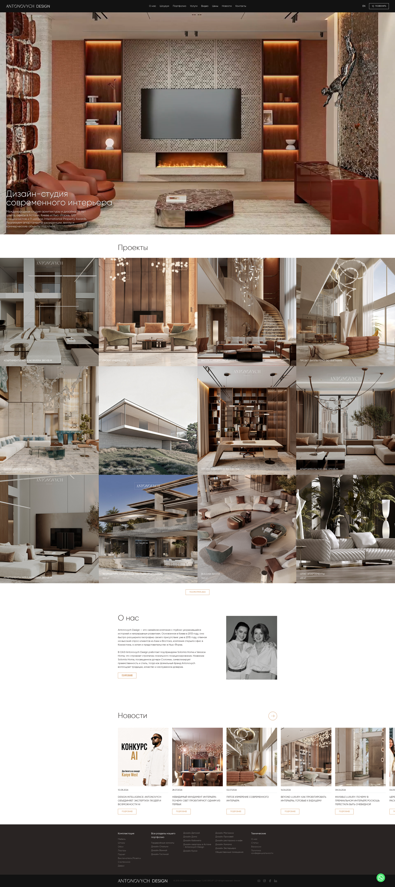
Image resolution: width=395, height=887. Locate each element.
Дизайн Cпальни (159, 847)
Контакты (240, 6)
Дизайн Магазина (224, 833)
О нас (152, 6)
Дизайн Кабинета (192, 841)
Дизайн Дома (190, 837)
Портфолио (179, 6)
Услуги (194, 6)
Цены (215, 6)
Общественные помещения (229, 852)
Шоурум (164, 6)
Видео (204, 6)
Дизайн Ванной (159, 850)
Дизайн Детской (191, 833)
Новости (227, 6)
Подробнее (127, 675)
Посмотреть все (197, 592)
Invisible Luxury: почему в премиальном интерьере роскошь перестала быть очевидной (357, 801)
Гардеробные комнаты (162, 843)
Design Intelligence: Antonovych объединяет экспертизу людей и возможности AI (139, 801)
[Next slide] (272, 716)
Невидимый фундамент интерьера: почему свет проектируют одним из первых (196, 801)
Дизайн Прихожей (224, 837)
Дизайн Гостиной (160, 854)
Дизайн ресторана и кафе (228, 841)
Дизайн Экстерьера (225, 848)
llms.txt (237, 881)
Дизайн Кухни (190, 851)
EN (363, 6)
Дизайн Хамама (223, 844)
